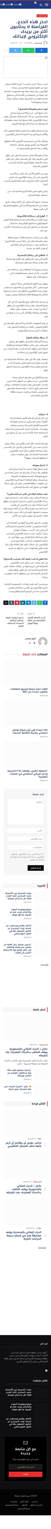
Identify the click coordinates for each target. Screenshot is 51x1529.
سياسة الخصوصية (11, 1505)
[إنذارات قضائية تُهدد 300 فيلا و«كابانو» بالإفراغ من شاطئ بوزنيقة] (41, 1074)
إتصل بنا (14, 1501)
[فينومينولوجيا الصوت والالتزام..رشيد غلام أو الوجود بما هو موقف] (41, 913)
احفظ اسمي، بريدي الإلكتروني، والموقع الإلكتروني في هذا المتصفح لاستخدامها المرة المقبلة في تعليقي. (27, 857)
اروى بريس (38, 42)
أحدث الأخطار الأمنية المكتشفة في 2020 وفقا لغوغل (36, 620)
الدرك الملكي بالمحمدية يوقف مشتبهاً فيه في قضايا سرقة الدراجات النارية (23, 1235)
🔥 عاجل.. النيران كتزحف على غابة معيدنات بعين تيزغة (17, 1088)
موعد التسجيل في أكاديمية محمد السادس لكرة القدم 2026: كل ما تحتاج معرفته (18, 895)
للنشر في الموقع (36, 1505)
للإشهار (24, 1505)
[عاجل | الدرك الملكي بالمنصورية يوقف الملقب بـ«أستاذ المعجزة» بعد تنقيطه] (25, 1028)
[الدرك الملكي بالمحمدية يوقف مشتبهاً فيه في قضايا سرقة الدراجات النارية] (25, 1212)
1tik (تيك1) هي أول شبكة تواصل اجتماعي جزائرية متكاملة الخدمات (30, 731)
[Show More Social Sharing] (6, 50)
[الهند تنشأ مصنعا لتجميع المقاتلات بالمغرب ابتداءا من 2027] (25, 672)
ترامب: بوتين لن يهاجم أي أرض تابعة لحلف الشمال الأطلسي (23, 1144)
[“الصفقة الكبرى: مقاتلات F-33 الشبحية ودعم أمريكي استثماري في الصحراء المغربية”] (25, 754)
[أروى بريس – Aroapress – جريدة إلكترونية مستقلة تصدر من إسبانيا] (30, 4)
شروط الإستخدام (24, 1509)
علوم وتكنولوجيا (42, 15)
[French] (17, 5)
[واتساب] (28, 50)
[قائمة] (46, 5)
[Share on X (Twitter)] (15, 50)
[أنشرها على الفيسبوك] (41, 50)
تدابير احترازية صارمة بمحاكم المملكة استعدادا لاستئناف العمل (15, 622)
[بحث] (41, 5)
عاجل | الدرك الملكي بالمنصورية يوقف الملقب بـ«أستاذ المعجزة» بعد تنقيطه (26, 1052)
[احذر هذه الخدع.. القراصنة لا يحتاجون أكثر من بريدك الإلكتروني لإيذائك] (25, 67)
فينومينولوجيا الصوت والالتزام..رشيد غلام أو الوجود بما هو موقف (20, 912)
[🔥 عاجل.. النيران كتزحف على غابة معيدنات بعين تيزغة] (41, 1090)
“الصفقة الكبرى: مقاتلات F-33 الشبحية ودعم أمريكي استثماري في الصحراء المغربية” (27, 774)
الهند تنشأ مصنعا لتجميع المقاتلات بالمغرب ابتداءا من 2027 (29, 690)
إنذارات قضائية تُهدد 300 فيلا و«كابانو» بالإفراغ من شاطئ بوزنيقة (19, 1072)
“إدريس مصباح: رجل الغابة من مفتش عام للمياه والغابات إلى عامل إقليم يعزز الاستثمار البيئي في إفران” (17, 948)
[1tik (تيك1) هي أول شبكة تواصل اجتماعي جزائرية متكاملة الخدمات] (25, 713)
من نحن (35, 1501)
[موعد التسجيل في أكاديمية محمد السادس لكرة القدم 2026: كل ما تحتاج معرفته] (41, 897)
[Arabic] (9, 5)
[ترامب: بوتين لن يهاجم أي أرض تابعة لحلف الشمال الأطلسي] (25, 1122)
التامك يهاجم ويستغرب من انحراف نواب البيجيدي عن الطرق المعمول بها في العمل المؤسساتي (18, 930)
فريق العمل (24, 1501)
